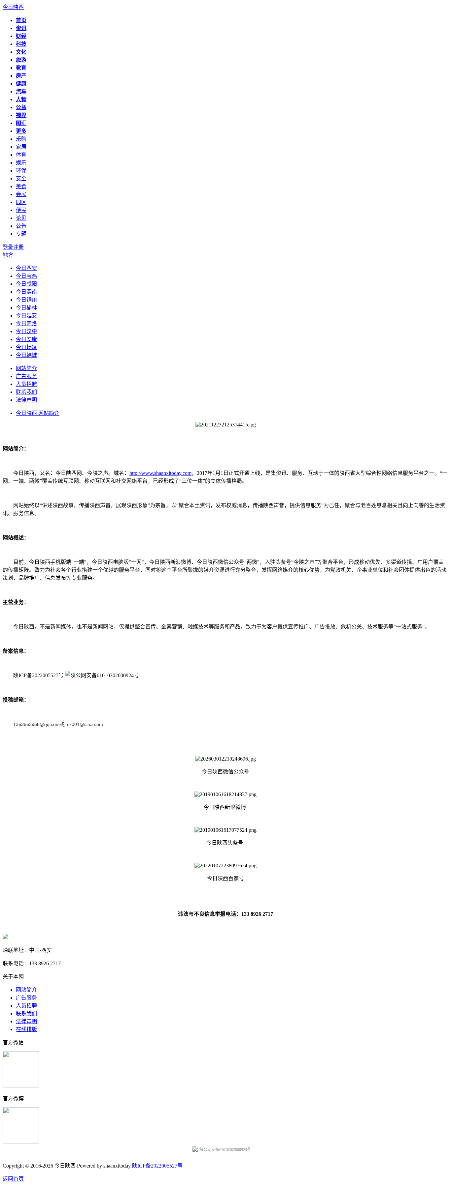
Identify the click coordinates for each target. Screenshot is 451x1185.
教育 (21, 68)
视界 (21, 115)
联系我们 (26, 392)
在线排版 (26, 1029)
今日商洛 (26, 323)
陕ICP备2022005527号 (157, 1166)
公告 (21, 226)
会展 (21, 194)
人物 (21, 99)
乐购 (21, 139)
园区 (21, 202)
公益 (21, 107)
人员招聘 (26, 384)
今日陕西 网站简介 (37, 413)
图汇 (21, 123)
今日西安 (26, 268)
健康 (21, 83)
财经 (21, 36)
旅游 (21, 60)
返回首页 (13, 1179)
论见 (21, 218)
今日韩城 (26, 355)
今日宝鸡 (26, 276)
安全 (21, 178)
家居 (21, 147)
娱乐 (21, 162)
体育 (21, 155)
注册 (18, 247)
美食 (21, 186)
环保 (21, 170)
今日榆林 (26, 307)
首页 (21, 20)
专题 (21, 234)
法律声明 (26, 400)
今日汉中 (26, 331)
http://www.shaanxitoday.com (160, 473)
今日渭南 (26, 292)
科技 (21, 44)
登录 (8, 247)
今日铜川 (26, 300)
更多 (21, 131)
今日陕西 (13, 7)
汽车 (21, 91)
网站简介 (26, 368)
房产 (21, 75)
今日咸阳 (26, 284)
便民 (21, 210)
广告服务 (26, 376)
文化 (21, 52)
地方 (8, 255)
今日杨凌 (26, 347)
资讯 (21, 28)
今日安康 (26, 339)
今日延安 (26, 315)
